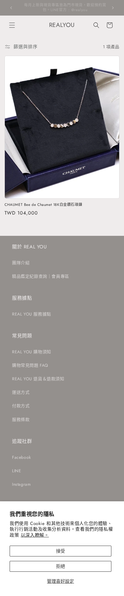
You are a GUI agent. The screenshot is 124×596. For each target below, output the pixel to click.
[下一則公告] (112, 7)
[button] (12, 25)
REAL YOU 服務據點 (31, 314)
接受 (60, 551)
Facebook (21, 457)
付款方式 (20, 406)
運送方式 (20, 392)
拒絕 (60, 566)
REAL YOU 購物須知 (31, 352)
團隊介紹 (20, 263)
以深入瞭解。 (35, 535)
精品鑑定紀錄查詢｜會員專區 (40, 276)
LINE (16, 471)
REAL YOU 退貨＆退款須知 (38, 379)
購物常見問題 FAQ (30, 365)
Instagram (21, 484)
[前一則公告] (11, 7)
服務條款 (20, 420)
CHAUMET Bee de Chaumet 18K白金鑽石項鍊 (43, 205)
